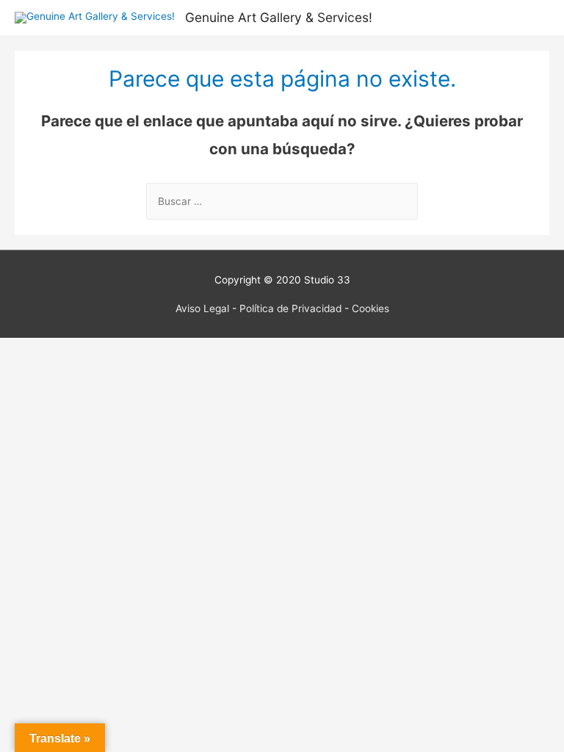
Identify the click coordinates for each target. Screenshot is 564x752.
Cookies (370, 308)
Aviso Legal (202, 308)
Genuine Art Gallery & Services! (278, 17)
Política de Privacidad (290, 308)
